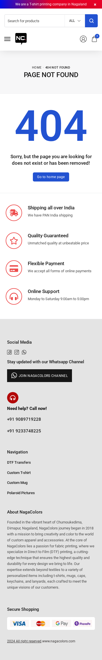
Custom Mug (17, 482)
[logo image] (21, 38)
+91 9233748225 (24, 431)
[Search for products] (91, 20)
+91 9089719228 (24, 419)
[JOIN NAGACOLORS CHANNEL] (39, 375)
